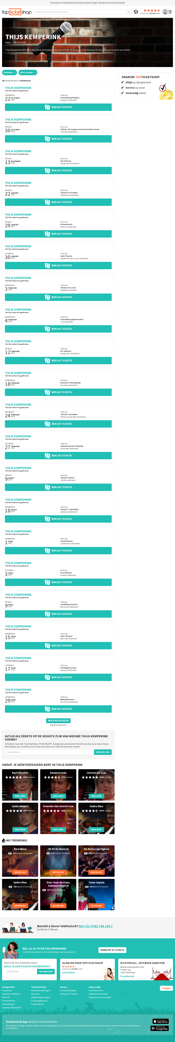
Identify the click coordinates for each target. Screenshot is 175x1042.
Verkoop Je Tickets (69, 993)
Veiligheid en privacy (98, 993)
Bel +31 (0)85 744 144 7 (96, 926)
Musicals (6, 997)
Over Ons (35, 993)
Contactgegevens (39, 1000)
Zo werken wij (127, 976)
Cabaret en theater (11, 993)
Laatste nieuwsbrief (11, 1007)
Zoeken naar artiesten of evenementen (52, 12)
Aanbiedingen (8, 1004)
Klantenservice (96, 990)
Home (7, 42)
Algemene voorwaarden (100, 997)
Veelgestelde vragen (40, 997)
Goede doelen (37, 1004)
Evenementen (8, 1000)
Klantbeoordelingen (40, 990)
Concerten (7, 990)
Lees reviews (68, 972)
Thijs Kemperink (19, 42)
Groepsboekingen (68, 990)
